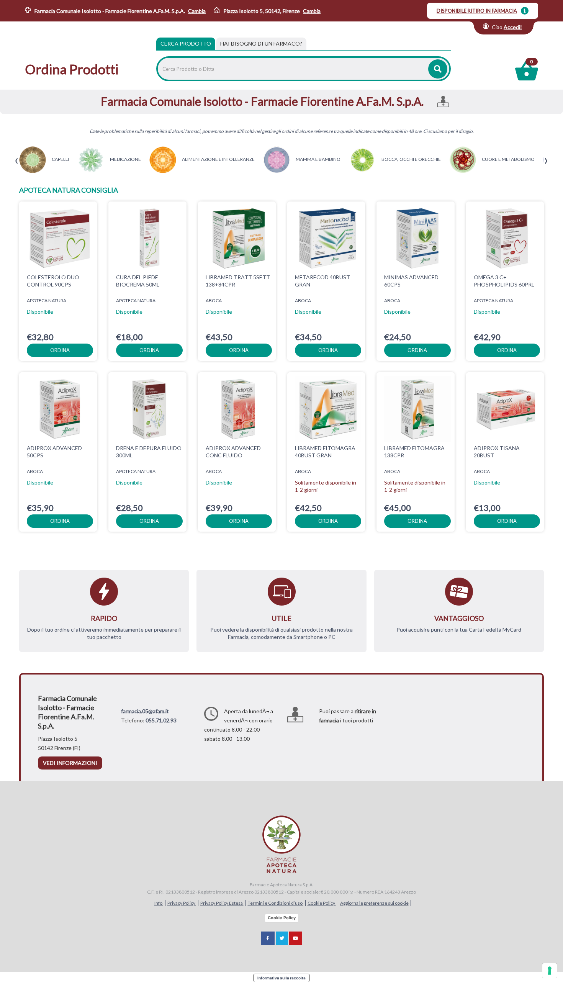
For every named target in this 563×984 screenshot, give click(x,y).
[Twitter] (282, 938)
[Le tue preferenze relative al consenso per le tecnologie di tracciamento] (549, 970)
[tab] (261, 44)
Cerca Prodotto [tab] (185, 43)
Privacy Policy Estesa (222, 903)
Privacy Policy (181, 903)
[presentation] (17, 161)
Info (158, 903)
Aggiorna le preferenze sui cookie (374, 903)
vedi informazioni (70, 763)
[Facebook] (268, 938)
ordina (60, 350)
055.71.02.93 (161, 720)
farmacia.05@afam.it (145, 711)
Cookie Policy (322, 903)
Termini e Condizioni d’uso (275, 903)
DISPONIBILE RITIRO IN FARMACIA (477, 11)
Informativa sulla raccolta (281, 978)
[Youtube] (295, 938)
